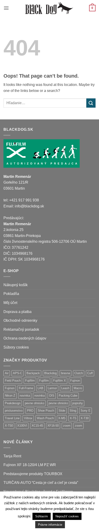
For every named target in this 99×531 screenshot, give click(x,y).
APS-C (17, 373)
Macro (78, 388)
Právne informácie (50, 524)
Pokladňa (11, 294)
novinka (25, 395)
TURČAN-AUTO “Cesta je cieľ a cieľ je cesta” (40, 483)
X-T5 (73, 418)
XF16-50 (53, 425)
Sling (73, 410)
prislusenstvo (14, 410)
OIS (51, 395)
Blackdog (50, 373)
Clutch (78, 373)
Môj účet (10, 303)
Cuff (90, 373)
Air (7, 373)
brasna (65, 373)
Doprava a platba (17, 312)
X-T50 (9, 425)
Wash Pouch (45, 418)
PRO (30, 410)
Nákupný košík (15, 285)
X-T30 (85, 418)
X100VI (22, 425)
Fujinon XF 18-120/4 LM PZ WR (29, 465)
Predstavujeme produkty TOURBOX (32, 474)
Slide (61, 410)
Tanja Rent (12, 456)
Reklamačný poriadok (21, 329)
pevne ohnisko (34, 403)
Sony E (85, 410)
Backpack (33, 373)
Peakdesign (12, 403)
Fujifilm (30, 380)
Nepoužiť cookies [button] (67, 516)
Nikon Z (10, 395)
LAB (40, 388)
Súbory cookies (16, 347)
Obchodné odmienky (20, 320)
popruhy (77, 403)
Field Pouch (13, 380)
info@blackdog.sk (29, 206)
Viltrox (28, 418)
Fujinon (75, 380)
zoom (66, 425)
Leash (65, 388)
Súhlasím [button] (41, 516)
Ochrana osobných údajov (24, 338)
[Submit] (91, 102)
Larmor (52, 388)
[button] (6, 8)
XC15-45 (37, 425)
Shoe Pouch (46, 410)
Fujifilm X (59, 380)
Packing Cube (68, 395)
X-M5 (61, 418)
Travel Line (12, 418)
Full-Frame (26, 388)
